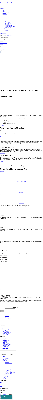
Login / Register (5, 378)
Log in (2, 41)
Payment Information (6, 343)
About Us (6, 315)
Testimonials (5, 328)
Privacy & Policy (5, 346)
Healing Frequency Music (7, 332)
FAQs (4, 339)
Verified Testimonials (21, 192)
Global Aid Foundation (6, 333)
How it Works (7, 316)
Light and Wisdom (6, 334)
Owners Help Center (6, 340)
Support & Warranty (6, 345)
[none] (2, 3)
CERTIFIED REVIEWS (21, 181)
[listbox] (21, 3)
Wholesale (6, 320)
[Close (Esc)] (0, 397)
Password (2, 39)
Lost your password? (3, 43)
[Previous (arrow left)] (0, 398)
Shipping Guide (5, 348)
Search (12, 354)
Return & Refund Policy (7, 344)
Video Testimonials (6, 329)
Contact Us (4, 338)
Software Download (6, 331)
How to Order (5, 342)
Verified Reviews (5, 330)
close (1, 382)
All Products (5, 327)
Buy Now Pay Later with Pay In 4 (10, 321)
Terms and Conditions (6, 347)
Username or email (3, 37)
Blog (5, 317)
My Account (5, 341)
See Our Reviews (21, 203)
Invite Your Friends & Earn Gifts (10, 319)
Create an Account (7, 35)
